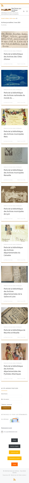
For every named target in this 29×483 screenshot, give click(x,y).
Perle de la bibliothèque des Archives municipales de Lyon (14, 211)
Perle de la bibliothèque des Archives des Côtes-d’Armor (13, 56)
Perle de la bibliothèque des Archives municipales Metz (14, 134)
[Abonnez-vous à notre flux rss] (2, 5)
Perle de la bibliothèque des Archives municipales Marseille (14, 172)
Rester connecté (7, 404)
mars (14, 18)
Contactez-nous (14, 452)
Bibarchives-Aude (8, 102)
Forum (14, 464)
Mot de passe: (5, 399)
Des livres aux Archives (13, 471)
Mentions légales (14, 446)
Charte (14, 440)
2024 (11, 18)
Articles (7, 18)
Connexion (6, 407)
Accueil (2, 18)
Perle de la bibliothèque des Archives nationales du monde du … (14, 95)
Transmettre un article (14, 458)
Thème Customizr (22, 475)
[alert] (14, 432)
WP (9, 475)
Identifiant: (4, 393)
